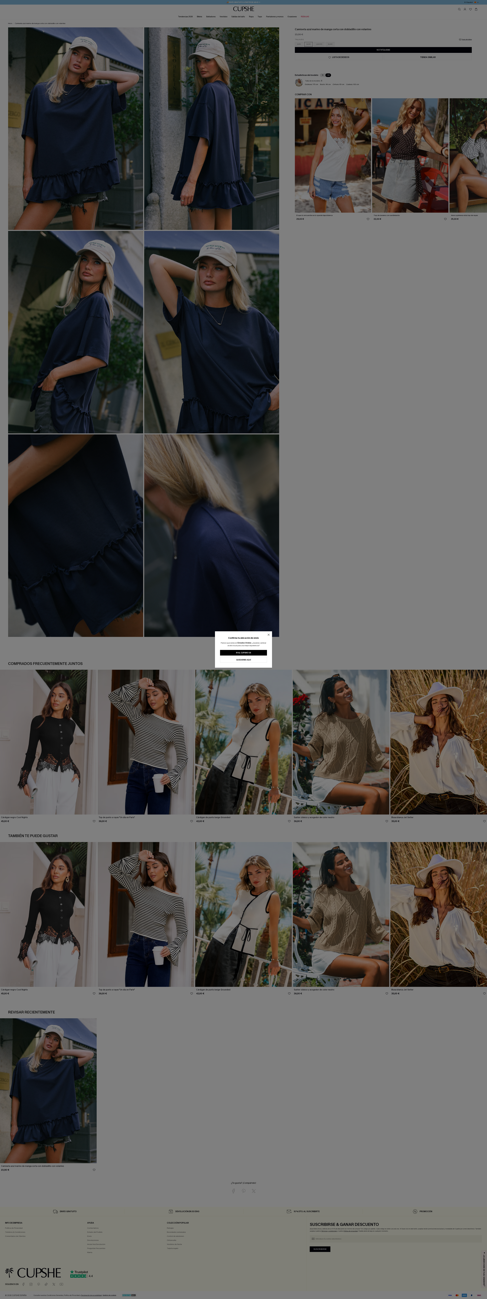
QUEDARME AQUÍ (243, 660)
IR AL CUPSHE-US (243, 653)
